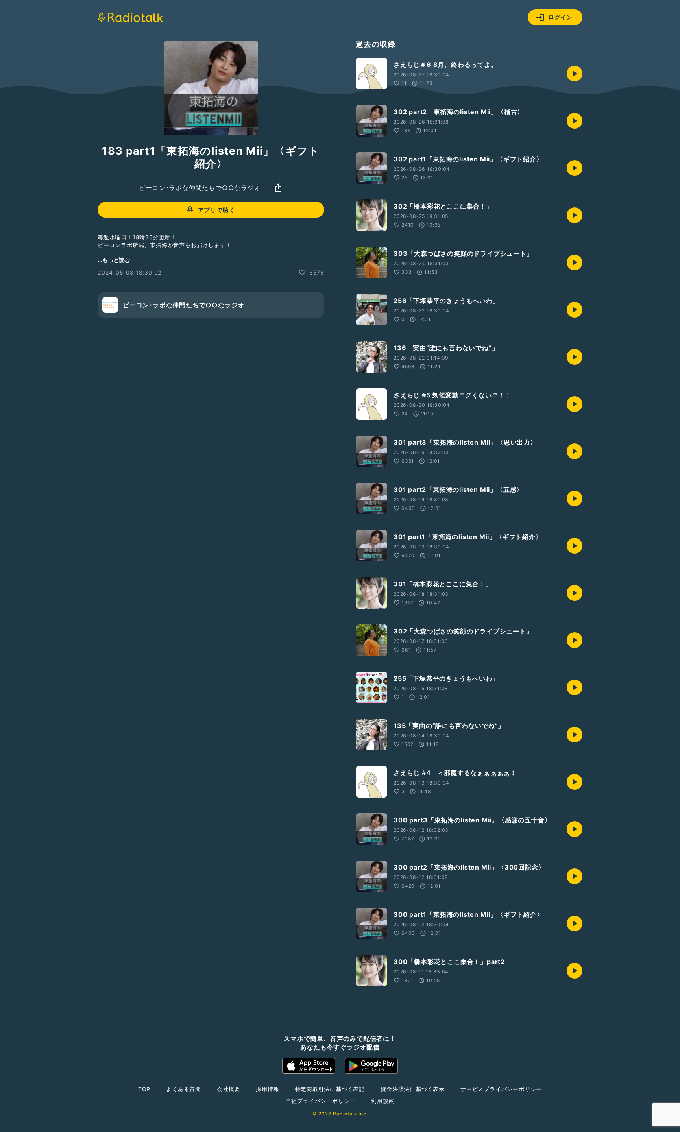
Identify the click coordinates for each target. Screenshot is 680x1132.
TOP (144, 1089)
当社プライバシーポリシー (321, 1100)
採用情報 (267, 1089)
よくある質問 (183, 1089)
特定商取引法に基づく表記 (330, 1089)
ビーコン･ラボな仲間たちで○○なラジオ (200, 188)
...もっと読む (114, 260)
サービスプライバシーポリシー (501, 1089)
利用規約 (382, 1100)
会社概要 (228, 1089)
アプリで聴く (216, 210)
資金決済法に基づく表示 (413, 1089)
